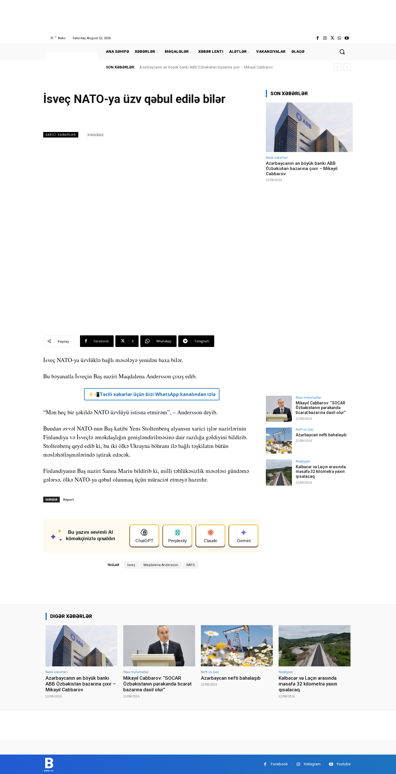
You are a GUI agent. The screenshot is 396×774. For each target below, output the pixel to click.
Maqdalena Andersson (160, 565)
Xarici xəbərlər (61, 135)
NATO (190, 565)
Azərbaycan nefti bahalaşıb (321, 435)
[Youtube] (346, 38)
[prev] (337, 67)
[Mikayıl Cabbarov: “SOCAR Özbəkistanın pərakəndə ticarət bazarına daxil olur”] (279, 409)
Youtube (343, 764)
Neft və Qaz (305, 429)
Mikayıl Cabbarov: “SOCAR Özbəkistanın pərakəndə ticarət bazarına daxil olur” (321, 408)
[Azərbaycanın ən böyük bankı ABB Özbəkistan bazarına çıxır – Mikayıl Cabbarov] (309, 127)
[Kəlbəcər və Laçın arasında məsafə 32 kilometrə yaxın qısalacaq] (279, 473)
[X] (332, 38)
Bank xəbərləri (277, 157)
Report (68, 499)
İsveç (131, 565)
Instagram (312, 764)
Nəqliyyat (303, 461)
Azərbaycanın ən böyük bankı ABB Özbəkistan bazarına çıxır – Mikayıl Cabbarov (206, 67)
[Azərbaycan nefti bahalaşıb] (279, 441)
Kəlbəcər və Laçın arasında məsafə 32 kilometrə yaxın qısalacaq (321, 471)
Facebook (279, 764)
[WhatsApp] (339, 38)
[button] (342, 51)
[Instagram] (324, 38)
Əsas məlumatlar (308, 397)
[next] (346, 67)
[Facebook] (317, 38)
